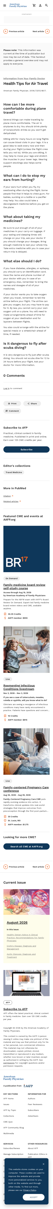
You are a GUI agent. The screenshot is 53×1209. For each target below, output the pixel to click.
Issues (6, 1104)
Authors (31, 1098)
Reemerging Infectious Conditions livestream (19, 687)
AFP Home (8, 1098)
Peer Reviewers (35, 1104)
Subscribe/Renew (11, 1148)
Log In (6, 388)
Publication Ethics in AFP (37, 1155)
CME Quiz (8, 1122)
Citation (7, 496)
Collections (8, 1116)
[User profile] (40, 5)
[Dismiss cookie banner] (44, 1164)
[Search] (46, 5)
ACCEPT (34, 1197)
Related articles (10, 501)
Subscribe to (15, 1009)
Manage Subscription (13, 1154)
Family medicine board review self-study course (24, 586)
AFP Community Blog (13, 1127)
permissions (9, 1063)
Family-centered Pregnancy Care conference (26, 789)
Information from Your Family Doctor (24, 78)
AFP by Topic (9, 1110)
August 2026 (17, 922)
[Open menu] (5, 5)
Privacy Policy (29, 1190)
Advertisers (33, 1116)
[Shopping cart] (34, 5)
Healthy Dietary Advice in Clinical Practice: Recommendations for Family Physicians (25, 938)
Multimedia (8, 1133)
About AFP (33, 1148)
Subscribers (33, 1110)
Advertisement (27, 14)
